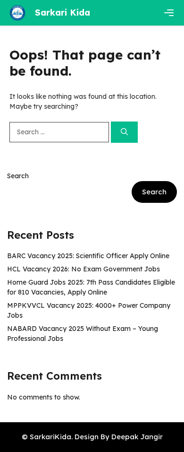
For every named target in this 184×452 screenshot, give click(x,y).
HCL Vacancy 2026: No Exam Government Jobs (83, 269)
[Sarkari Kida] (17, 13)
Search (18, 176)
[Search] (124, 132)
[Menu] (169, 12)
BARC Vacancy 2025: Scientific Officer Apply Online (88, 256)
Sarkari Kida (62, 12)
